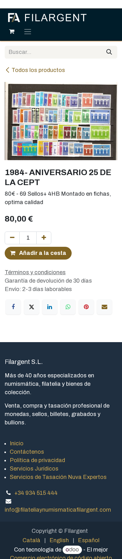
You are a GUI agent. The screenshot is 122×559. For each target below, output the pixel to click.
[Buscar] (109, 52)
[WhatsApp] (67, 306)
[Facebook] (13, 306)
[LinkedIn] (49, 306)
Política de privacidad (37, 460)
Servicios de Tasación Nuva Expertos (58, 477)
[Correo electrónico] (104, 306)
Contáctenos (27, 452)
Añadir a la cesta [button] (42, 253)
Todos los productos (38, 70)
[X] (31, 306)
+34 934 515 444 (36, 493)
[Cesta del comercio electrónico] (11, 31)
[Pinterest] (86, 306)
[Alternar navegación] (27, 31)
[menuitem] (31, 540)
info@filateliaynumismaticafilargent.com (58, 510)
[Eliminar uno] (12, 238)
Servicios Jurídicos (34, 469)
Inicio (16, 443)
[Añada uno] (43, 238)
